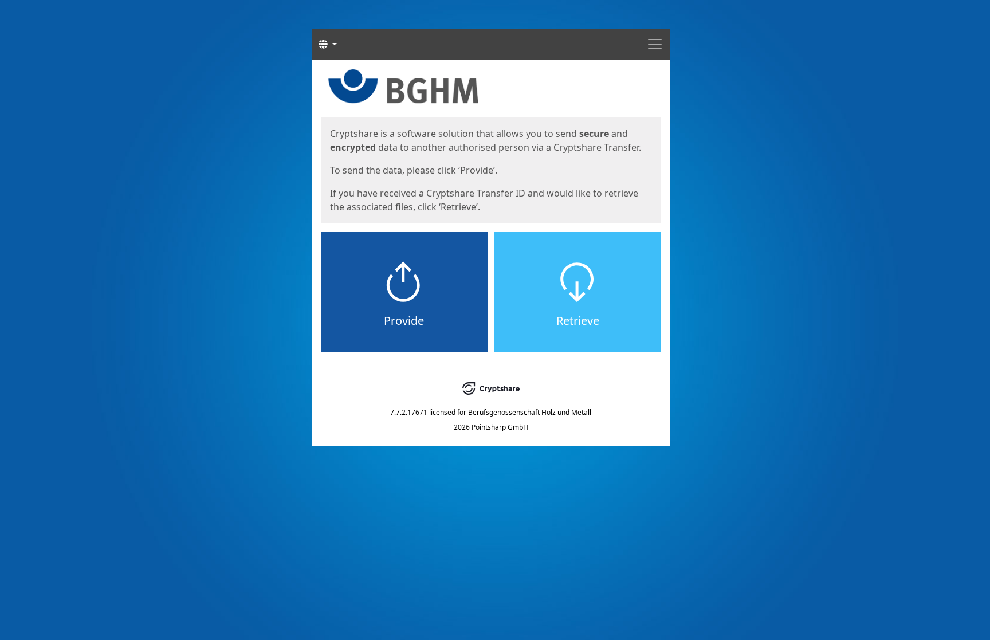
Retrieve (577, 320)
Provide (404, 320)
